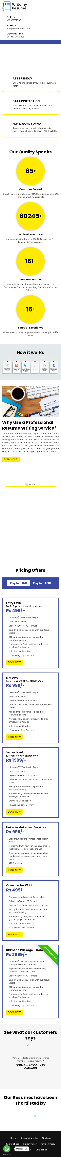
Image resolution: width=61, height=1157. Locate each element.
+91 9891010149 (14, 20)
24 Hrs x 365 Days (15, 36)
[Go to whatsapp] (6, 1148)
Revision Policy (48, 1144)
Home (13, 1138)
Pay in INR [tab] (18, 583)
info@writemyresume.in (18, 28)
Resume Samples (29, 1138)
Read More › (11, 459)
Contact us (41, 1149)
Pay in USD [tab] (42, 583)
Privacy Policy (30, 1144)
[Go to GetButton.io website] (6, 1154)
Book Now (14, 662)
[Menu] (4, 42)
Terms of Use (12, 1144)
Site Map (46, 1138)
